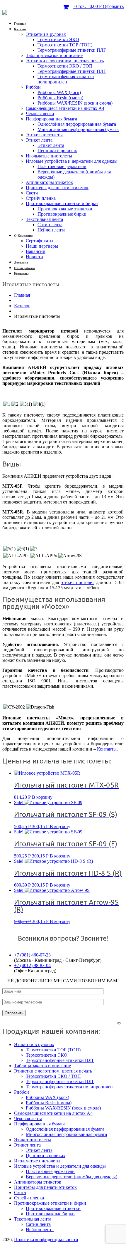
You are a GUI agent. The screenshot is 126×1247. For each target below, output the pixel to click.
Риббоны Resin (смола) (60, 97)
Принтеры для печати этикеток (57, 187)
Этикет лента (39, 139)
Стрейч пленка (41, 198)
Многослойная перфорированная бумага (78, 129)
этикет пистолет (77, 582)
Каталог (20, 29)
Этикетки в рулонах (46, 34)
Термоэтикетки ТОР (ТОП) (65, 44)
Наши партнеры (42, 246)
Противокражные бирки (62, 214)
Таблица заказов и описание (54, 55)
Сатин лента (50, 224)
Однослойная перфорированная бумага (77, 124)
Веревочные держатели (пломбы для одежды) (71, 1176)
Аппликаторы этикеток (49, 182)
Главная (20, 23)
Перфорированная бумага (51, 118)
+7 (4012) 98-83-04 (32, 965)
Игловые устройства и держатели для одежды (72, 161)
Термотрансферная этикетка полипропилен (66, 79)
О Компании (23, 236)
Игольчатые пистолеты (49, 155)
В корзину (42, 797)
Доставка (21, 262)
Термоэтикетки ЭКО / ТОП (65, 65)
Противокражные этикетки (65, 208)
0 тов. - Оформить (98, 6)
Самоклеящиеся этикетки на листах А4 (65, 108)
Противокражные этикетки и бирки (62, 203)
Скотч (32, 192)
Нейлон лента (51, 229)
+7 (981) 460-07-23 (32, 954)
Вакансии (35, 251)
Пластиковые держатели (62, 166)
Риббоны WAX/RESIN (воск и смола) (75, 102)
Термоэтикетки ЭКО (58, 39)
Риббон (33, 87)
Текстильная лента (44, 219)
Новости (34, 256)
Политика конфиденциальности (46, 1239)
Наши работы (24, 268)
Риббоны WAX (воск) (59, 92)
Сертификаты (39, 240)
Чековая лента (40, 113)
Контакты (21, 273)
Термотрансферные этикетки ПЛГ (72, 50)
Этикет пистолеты (44, 134)
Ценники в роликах (57, 150)
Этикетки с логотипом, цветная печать (65, 60)
